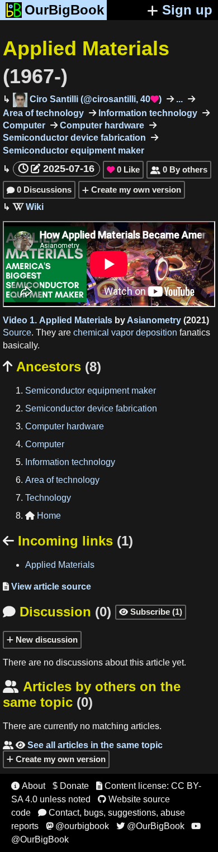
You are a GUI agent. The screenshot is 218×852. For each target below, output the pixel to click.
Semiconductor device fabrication (91, 408)
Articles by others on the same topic (92, 694)
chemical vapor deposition (125, 332)
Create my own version (135, 189)
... (178, 99)
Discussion (57, 611)
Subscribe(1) (150, 611)
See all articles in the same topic (83, 745)
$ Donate (71, 786)
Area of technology (62, 480)
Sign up (187, 9)
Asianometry (154, 320)
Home (43, 515)
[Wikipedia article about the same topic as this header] (28, 207)
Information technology (146, 113)
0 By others (178, 169)
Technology (48, 497)
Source (17, 332)
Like (123, 169)
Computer (44, 444)
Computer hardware (101, 125)
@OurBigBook (150, 826)
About (28, 786)
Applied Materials (75, 320)
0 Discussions (39, 189)
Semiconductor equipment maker (90, 390)
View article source (47, 586)
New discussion (45, 639)
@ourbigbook (77, 826)
